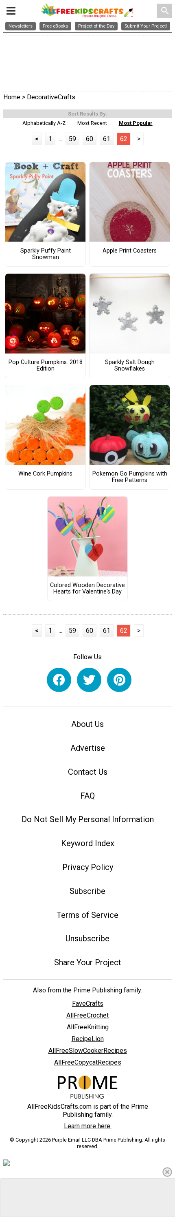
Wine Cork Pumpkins (45, 474)
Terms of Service (87, 915)
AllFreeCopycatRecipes (87, 1062)
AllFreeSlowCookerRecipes (87, 1050)
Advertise (87, 748)
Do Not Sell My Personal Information (88, 819)
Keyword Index (87, 843)
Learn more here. (88, 1126)
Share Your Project (87, 962)
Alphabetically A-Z (44, 123)
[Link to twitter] (89, 680)
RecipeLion (88, 1039)
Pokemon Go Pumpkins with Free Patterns (129, 477)
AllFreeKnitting (88, 1027)
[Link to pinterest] (119, 680)
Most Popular (136, 123)
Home (11, 97)
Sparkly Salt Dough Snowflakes (130, 365)
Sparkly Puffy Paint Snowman (45, 254)
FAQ (87, 796)
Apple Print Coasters (130, 251)
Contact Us (87, 772)
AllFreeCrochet (87, 1015)
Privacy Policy (87, 867)
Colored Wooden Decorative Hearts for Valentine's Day (87, 588)
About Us (87, 724)
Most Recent (92, 123)
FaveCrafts (87, 1003)
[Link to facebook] (59, 680)
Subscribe (87, 891)
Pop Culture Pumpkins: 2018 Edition (46, 365)
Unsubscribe (87, 938)
